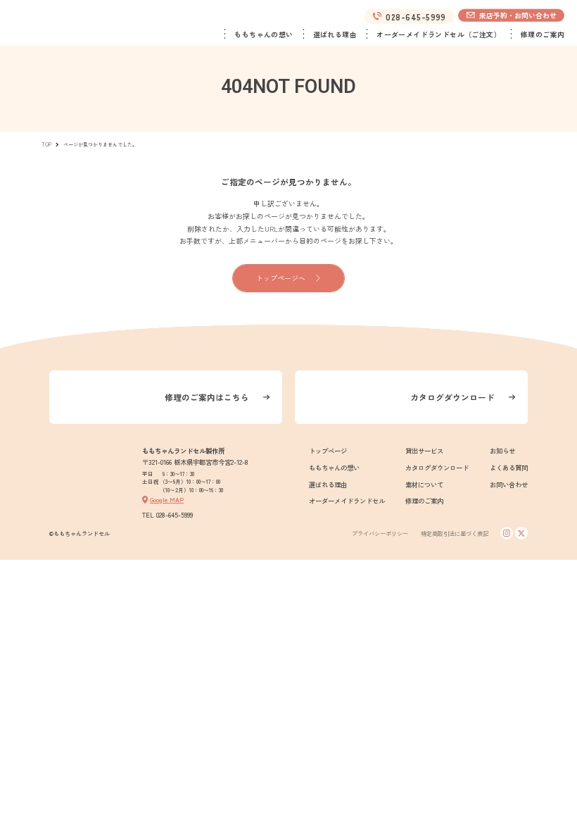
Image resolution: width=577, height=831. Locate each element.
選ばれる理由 (335, 34)
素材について (424, 484)
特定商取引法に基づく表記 (454, 533)
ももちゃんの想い (263, 34)
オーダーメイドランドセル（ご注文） (438, 34)
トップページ (328, 451)
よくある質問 (509, 468)
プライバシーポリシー (380, 533)
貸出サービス (424, 451)
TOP (46, 144)
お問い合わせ (509, 484)
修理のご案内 (542, 34)
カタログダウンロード (437, 468)
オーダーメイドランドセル (347, 501)
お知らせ (502, 451)
